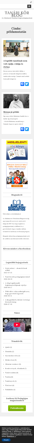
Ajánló (7, 347)
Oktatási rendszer (12, 364)
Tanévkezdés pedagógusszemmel (17, 277)
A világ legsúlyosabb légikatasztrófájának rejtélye (16, 284)
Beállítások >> (11, 436)
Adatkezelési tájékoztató (17, 422)
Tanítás (8, 377)
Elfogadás (6, 440)
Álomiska (8, 351)
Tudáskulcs (9, 389)
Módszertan (9, 360)
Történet (8, 385)
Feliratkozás (17, 408)
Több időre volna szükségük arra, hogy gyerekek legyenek (17, 292)
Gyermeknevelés (11, 356)
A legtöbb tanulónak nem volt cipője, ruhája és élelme (15, 64)
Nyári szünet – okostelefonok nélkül (16, 269)
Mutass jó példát (11, 112)
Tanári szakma (10, 373)
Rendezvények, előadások (14, 368)
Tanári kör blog (17, 14)
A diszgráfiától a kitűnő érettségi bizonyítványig (17, 301)
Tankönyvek (9, 381)
